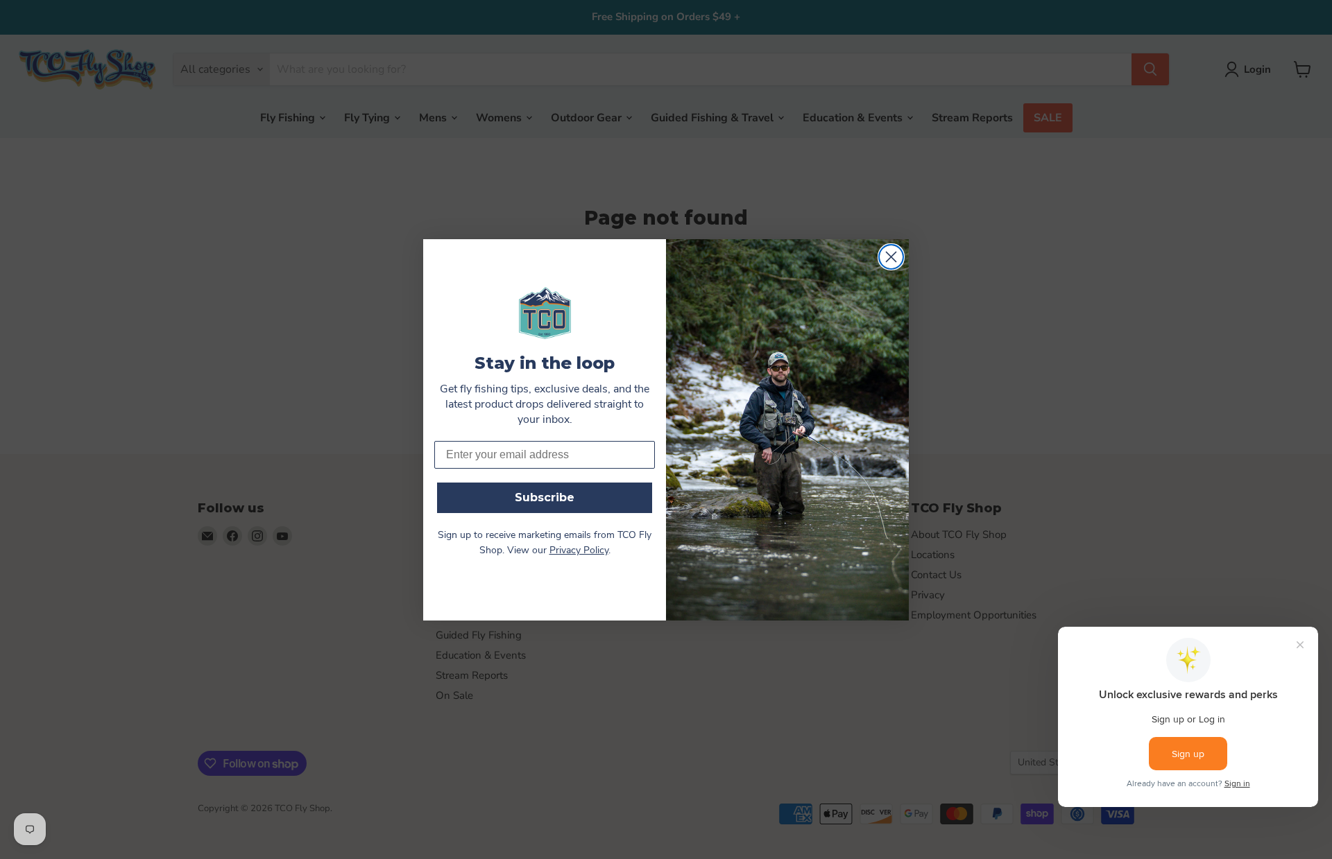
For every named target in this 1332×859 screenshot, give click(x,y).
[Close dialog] (891, 257)
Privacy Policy (578, 551)
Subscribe (544, 497)
